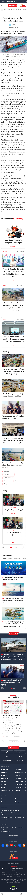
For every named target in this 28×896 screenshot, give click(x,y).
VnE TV (25, 1)
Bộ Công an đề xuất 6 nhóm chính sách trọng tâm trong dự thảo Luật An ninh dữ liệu (13, 339)
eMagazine (24, 558)
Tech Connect (7, 758)
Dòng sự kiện (13, 696)
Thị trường (13, 507)
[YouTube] (11, 843)
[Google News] (21, 894)
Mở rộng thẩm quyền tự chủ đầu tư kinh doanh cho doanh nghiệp (11, 681)
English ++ (20, 758)
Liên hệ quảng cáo (13, 833)
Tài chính (19, 9)
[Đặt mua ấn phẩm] (23, 5)
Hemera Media (20, 891)
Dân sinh (4, 319)
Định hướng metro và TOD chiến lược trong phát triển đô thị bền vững (11, 716)
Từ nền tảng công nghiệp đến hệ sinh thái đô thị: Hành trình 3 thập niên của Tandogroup (13, 623)
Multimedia (7, 555)
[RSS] (23, 843)
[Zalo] (19, 843)
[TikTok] (15, 843)
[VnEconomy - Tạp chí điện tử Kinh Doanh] (13, 745)
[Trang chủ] (2, 10)
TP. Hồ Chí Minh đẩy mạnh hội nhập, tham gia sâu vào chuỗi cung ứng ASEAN (12, 465)
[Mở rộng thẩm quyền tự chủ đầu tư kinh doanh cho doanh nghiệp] (12, 670)
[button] (23, 547)
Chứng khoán (5, 1)
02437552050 (6, 830)
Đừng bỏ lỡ (6, 491)
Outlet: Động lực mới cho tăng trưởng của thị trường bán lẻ (12, 395)
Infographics (16, 558)
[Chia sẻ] (25, 894)
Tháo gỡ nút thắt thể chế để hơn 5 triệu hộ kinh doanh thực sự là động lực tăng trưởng (13, 372)
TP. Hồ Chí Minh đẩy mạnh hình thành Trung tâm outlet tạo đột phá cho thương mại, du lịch (13, 441)
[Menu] (2, 894)
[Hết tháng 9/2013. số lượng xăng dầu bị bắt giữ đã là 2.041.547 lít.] (13, 37)
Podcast (10, 558)
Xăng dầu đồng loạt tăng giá (13, 510)
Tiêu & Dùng (14, 1)
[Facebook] (2, 843)
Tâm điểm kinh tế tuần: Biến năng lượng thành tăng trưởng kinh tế (13, 600)
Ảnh (2, 797)
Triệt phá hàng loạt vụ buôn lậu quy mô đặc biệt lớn (13, 417)
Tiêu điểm (7, 9)
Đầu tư (13, 9)
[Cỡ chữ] (18, 894)
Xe (20, 1)
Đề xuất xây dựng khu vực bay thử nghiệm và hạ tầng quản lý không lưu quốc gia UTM (13, 656)
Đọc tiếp (5, 352)
